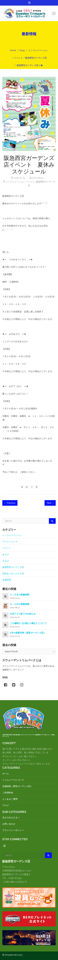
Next (49, 503)
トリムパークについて (13, 780)
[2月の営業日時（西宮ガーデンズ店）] (5, 634)
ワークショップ (9, 541)
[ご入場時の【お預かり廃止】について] (5, 625)
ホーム (5, 773)
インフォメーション (38, 50)
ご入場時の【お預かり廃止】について (28, 623)
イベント (18, 58)
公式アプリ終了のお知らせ (23, 613)
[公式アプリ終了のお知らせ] (5, 615)
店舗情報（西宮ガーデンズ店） (17, 786)
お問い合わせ (8, 824)
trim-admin (37, 178)
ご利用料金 (7, 792)
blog (22, 50)
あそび (5, 554)
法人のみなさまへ (11, 817)
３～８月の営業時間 (19, 594)
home (13, 50)
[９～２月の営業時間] (5, 605)
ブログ (5, 805)
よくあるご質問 (9, 799)
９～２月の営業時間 (19, 604)
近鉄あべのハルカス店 (13, 573)
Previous (10, 503)
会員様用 (6, 580)
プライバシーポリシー (13, 830)
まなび (5, 560)
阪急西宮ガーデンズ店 (36, 58)
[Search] (52, 521)
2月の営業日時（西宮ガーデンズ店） (28, 632)
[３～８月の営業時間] (5, 596)
